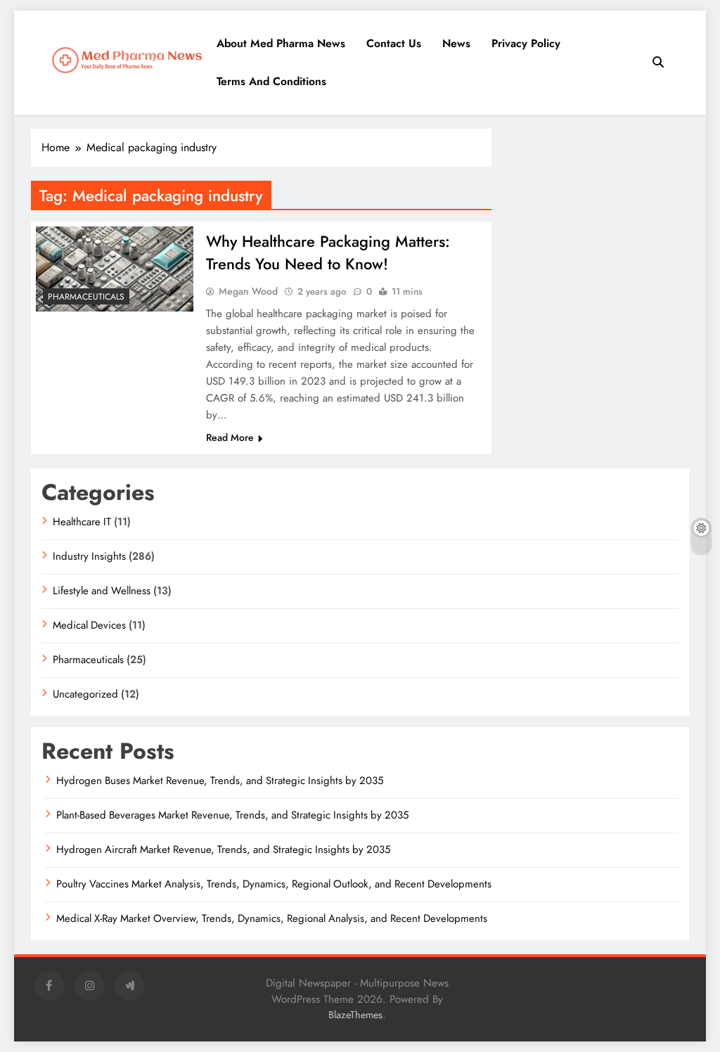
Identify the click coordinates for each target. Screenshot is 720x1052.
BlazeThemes (355, 1015)
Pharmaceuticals (86, 296)
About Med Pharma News (281, 43)
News (456, 43)
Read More (230, 437)
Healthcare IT (82, 522)
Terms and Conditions (271, 81)
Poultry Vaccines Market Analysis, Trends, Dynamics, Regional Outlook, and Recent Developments (273, 884)
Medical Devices (89, 625)
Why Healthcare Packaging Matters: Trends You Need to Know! (328, 252)
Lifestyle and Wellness (101, 590)
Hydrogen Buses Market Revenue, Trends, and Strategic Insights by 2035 (219, 780)
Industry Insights (89, 556)
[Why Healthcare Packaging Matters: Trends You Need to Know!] (114, 269)
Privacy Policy (525, 43)
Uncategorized (85, 694)
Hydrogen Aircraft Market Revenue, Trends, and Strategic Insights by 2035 (223, 849)
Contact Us (393, 43)
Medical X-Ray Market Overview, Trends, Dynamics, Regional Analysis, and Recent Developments (271, 918)
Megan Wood (248, 291)
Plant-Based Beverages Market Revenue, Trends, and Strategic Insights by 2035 (232, 815)
